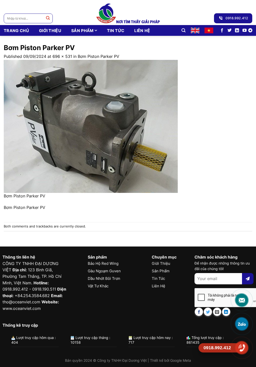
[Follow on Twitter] (229, 30)
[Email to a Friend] (217, 312)
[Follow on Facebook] (222, 30)
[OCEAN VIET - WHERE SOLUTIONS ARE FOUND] (128, 12)
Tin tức (115, 30)
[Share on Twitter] (208, 312)
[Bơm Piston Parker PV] (91, 126)
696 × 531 (62, 56)
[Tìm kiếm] (184, 30)
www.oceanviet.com (21, 308)
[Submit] (48, 18)
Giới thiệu (50, 30)
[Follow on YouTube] (244, 30)
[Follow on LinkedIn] (237, 30)
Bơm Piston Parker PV (98, 56)
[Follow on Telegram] (250, 30)
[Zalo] (242, 324)
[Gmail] (242, 300)
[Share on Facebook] (199, 312)
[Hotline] (242, 347)
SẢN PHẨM (82, 30)
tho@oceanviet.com (21, 301)
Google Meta (180, 360)
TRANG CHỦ (16, 30)
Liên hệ (142, 30)
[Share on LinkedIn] (226, 312)
